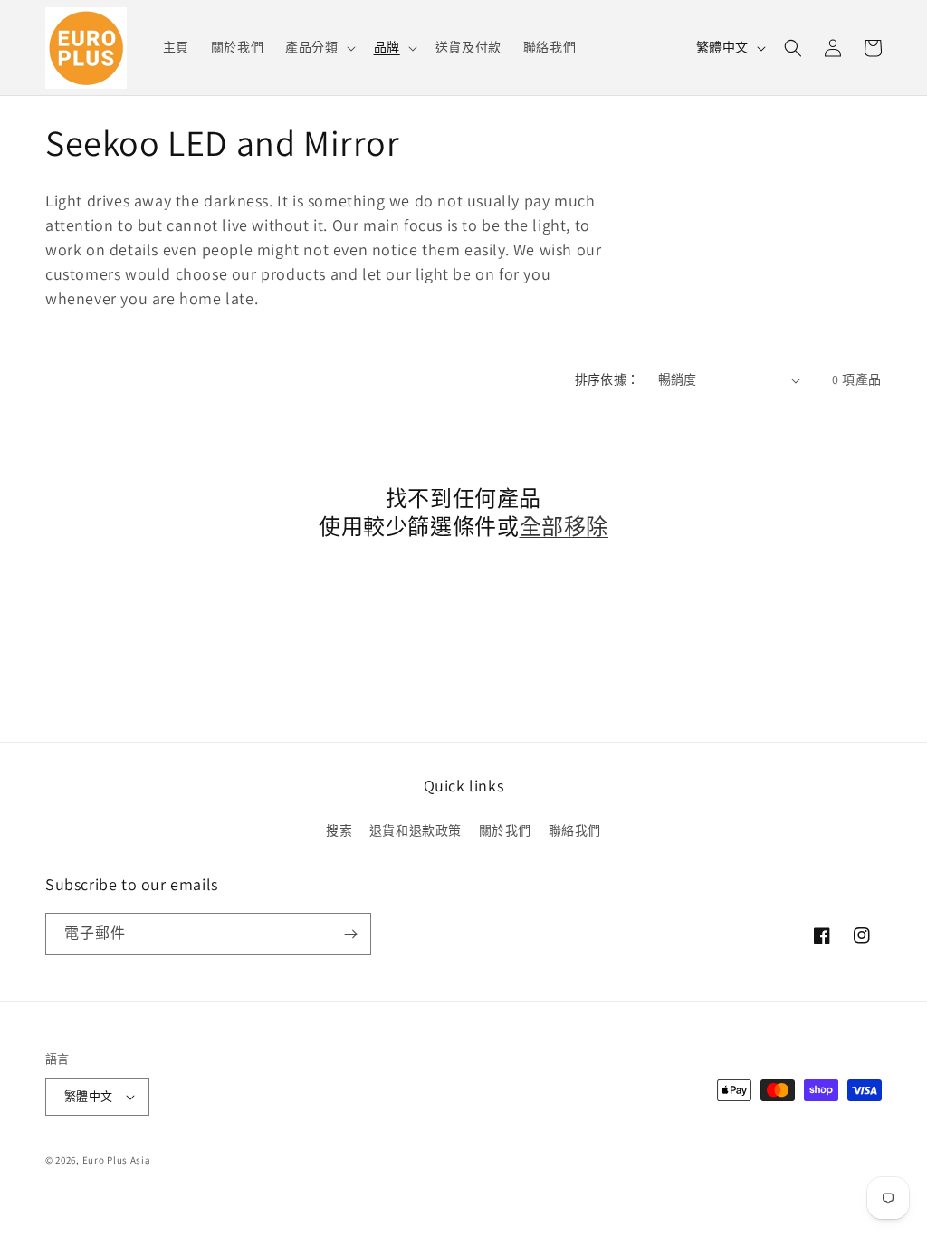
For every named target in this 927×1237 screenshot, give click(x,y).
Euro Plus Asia (116, 1160)
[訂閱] (350, 934)
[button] (318, 47)
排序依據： (607, 379)
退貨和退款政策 (415, 830)
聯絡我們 (575, 830)
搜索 (339, 830)
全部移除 (564, 527)
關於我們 (505, 830)
